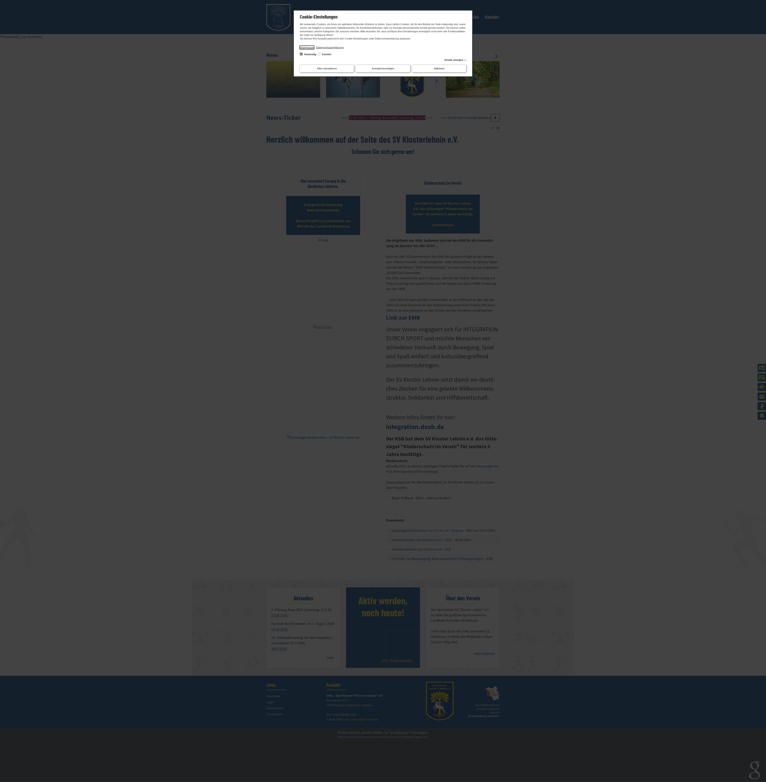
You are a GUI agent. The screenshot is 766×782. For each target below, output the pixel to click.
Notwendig (310, 54)
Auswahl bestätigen (383, 68)
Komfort (326, 54)
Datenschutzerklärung (330, 47)
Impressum (307, 47)
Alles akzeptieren (327, 68)
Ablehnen (439, 68)
